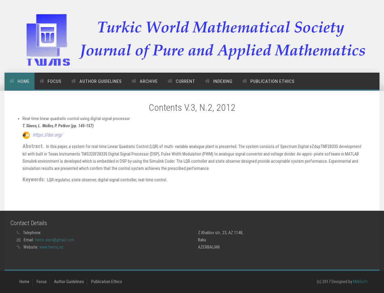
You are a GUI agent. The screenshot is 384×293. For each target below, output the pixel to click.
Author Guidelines (101, 81)
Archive (149, 81)
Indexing (222, 81)
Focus (55, 81)
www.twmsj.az (51, 247)
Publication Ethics (272, 81)
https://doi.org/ (48, 135)
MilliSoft (360, 281)
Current (185, 81)
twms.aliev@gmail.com (54, 239)
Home (24, 81)
